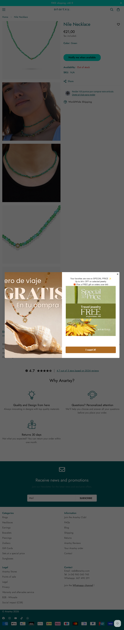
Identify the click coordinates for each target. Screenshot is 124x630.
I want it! (91, 350)
